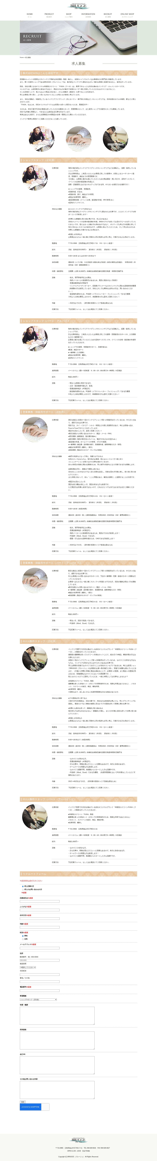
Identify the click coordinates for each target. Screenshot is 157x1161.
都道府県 (23, 964)
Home (22, 57)
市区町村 (23, 971)
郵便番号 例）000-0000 (29, 957)
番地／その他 (25, 978)
